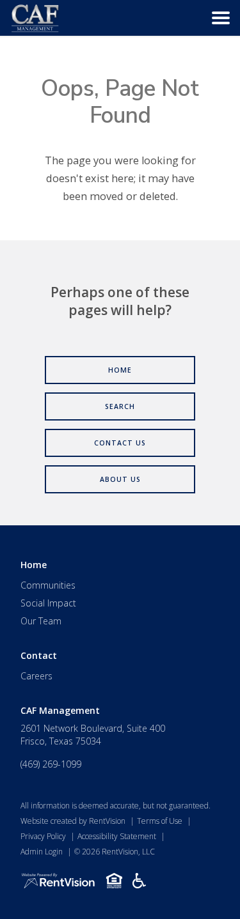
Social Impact (48, 603)
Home (33, 565)
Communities (48, 585)
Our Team (40, 621)
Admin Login (41, 851)
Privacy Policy (43, 836)
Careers (36, 676)
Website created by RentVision (72, 820)
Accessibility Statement (116, 836)
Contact (38, 655)
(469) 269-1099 (50, 764)
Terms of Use (159, 820)
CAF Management (60, 710)
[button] (221, 18)
